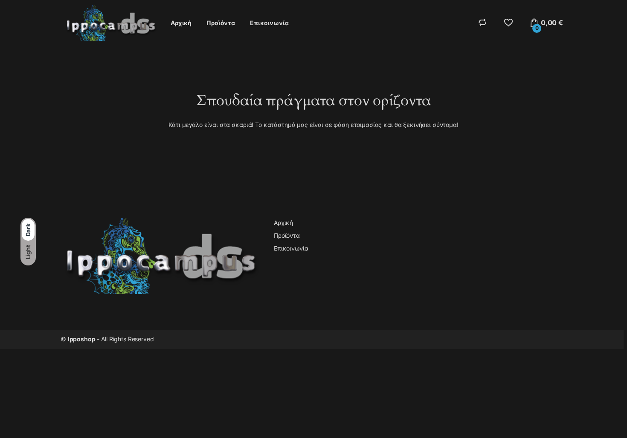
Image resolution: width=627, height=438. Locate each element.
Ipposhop (82, 339)
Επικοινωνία (269, 22)
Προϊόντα (220, 22)
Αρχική (181, 22)
